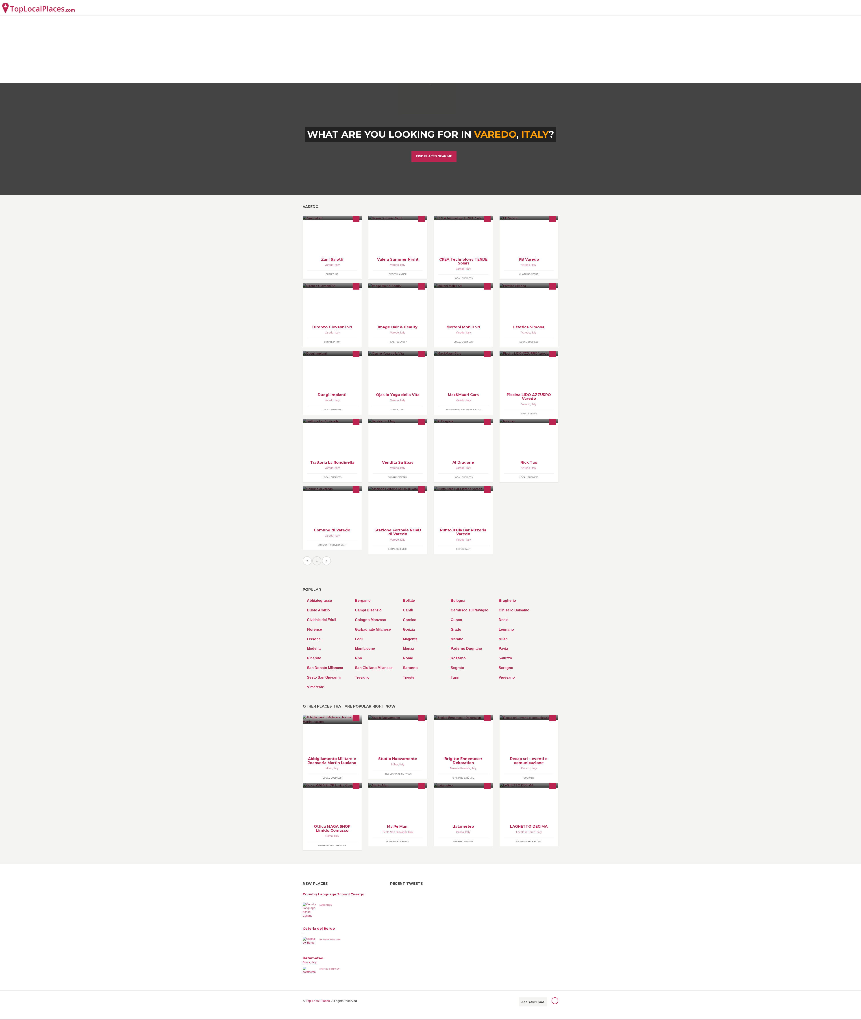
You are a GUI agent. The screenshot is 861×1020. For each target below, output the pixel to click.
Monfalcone (365, 648)
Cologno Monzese (370, 620)
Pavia (503, 648)
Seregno (506, 668)
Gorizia (409, 629)
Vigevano (507, 677)
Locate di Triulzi (525, 832)
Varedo (329, 264)
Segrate (457, 668)
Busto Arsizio (318, 610)
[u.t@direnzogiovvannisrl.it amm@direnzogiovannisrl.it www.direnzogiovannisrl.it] (332, 285)
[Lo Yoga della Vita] (397, 353)
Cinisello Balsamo (514, 610)
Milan (503, 639)
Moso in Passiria (460, 768)
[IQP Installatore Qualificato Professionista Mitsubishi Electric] (332, 353)
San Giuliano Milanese (374, 668)
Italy (535, 134)
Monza (408, 648)
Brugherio (507, 600)
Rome (408, 658)
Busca (460, 832)
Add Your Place (533, 1002)
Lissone (314, 639)
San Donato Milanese (325, 668)
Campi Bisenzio (368, 610)
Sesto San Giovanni (324, 677)
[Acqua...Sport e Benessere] (529, 353)
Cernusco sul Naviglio (469, 610)
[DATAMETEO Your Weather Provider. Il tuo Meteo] (463, 785)
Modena (314, 648)
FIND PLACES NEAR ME (434, 156)
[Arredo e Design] (463, 285)
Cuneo (456, 620)
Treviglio (362, 677)
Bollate (409, 600)
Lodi (359, 639)
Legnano (506, 629)
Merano (457, 639)
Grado (456, 629)
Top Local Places (318, 1001)
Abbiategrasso (319, 600)
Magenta (410, 639)
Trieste (408, 677)
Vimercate (315, 687)
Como (329, 836)
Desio (504, 620)
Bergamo (363, 600)
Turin (455, 677)
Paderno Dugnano (466, 648)
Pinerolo (314, 658)
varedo (495, 134)
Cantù (408, 610)
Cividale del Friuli (321, 620)
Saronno (410, 668)
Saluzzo (505, 658)
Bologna (458, 600)
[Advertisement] (430, 49)
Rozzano (458, 658)
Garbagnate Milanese (373, 629)
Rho (358, 658)
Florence (314, 629)
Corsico (409, 620)
